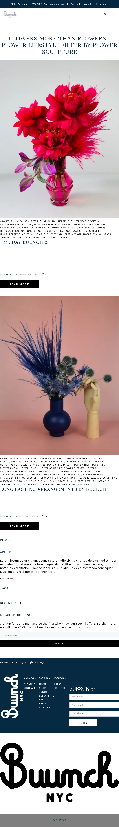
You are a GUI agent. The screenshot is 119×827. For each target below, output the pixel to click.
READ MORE (19, 284)
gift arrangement (47, 227)
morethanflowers (33, 234)
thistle (21, 484)
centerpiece (78, 221)
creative (98, 461)
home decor (76, 474)
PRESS (42, 703)
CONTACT (44, 707)
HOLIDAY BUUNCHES (24, 242)
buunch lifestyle (58, 221)
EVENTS (43, 700)
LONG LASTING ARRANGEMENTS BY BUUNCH (53, 489)
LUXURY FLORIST (92, 230)
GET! (59, 643)
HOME (42, 684)
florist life (98, 464)
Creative (29, 684)
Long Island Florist (38, 230)
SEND (83, 723)
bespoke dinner (41, 458)
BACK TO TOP (59, 820)
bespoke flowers (63, 458)
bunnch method (29, 461)
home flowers (94, 474)
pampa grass (58, 481)
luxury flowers (79, 477)
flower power (47, 224)
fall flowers (48, 464)
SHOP (42, 688)
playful (71, 481)
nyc (114, 477)
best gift (98, 458)
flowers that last (93, 224)
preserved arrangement (79, 234)
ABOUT (43, 692)
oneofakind (54, 234)
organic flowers (28, 481)
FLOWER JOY (29, 224)
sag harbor (103, 234)
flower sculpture (69, 224)
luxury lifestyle (101, 477)
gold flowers (34, 474)
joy (22, 230)
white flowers (57, 237)
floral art (64, 464)
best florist (38, 221)
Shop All (29, 688)
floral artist (81, 464)
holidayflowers (95, 227)
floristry (93, 221)
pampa (44, 481)
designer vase (30, 464)
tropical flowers (35, 237)
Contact (59, 688)
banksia (25, 221)
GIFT (32, 227)
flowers (90, 468)
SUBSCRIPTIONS (48, 696)
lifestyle (32, 477)
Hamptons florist (72, 227)
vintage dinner (60, 484)
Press (57, 684)
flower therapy (74, 468)
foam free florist (89, 471)
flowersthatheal (65, 471)
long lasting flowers (67, 230)
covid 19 (86, 461)
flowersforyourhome (39, 471)
